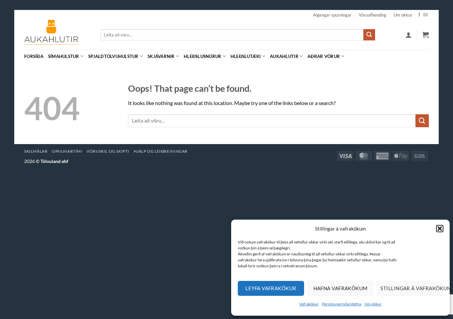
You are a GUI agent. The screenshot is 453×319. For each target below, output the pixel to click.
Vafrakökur (309, 303)
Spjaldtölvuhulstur (113, 56)
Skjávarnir (161, 56)
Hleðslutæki (245, 56)
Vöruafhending (372, 15)
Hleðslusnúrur (202, 56)
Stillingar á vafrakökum (411, 288)
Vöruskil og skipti (108, 151)
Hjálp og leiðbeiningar (161, 151)
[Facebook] (419, 15)
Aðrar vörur (323, 56)
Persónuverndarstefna (341, 303)
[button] (439, 228)
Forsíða (33, 56)
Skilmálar (36, 151)
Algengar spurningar (332, 15)
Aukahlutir (284, 56)
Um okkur (373, 303)
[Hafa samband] (425, 15)
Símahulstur (63, 56)
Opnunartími (67, 151)
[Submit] (369, 34)
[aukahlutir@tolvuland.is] (425, 56)
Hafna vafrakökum (340, 288)
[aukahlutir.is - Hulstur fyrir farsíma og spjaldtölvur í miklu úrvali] (57, 35)
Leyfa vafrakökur (270, 288)
